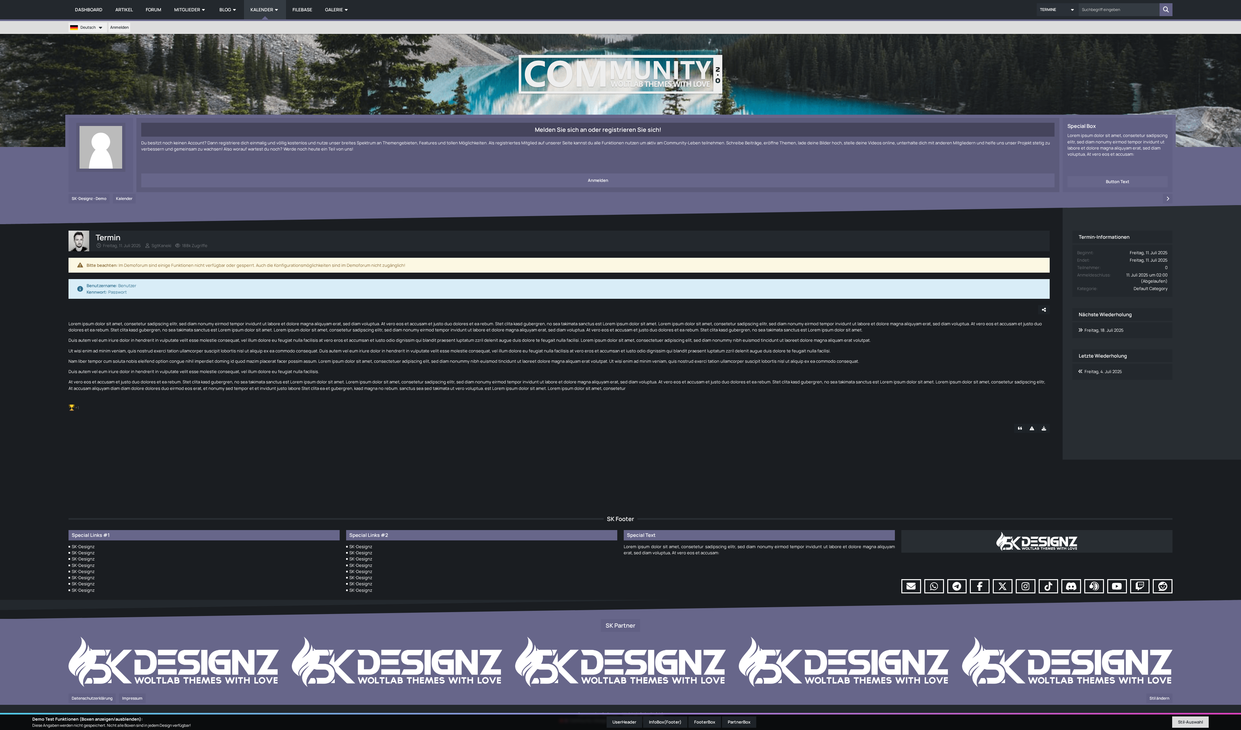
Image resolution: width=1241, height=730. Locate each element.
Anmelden (119, 27)
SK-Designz (83, 546)
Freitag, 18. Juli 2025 (1104, 330)
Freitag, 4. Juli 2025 (1103, 371)
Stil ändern (1159, 698)
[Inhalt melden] (1032, 428)
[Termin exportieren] (1044, 428)
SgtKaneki (161, 245)
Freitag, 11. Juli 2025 (122, 245)
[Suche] (1166, 9)
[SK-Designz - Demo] (620, 74)
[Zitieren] (1020, 428)
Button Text (1118, 181)
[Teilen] (1044, 309)
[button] (1058, 9)
